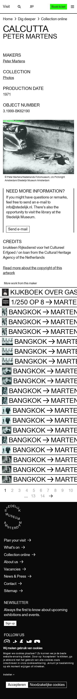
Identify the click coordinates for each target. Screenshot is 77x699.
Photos (8, 78)
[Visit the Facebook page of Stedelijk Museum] (21, 643)
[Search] (19, 6)
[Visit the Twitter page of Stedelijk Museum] (29, 643)
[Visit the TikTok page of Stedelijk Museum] (15, 643)
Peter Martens (14, 61)
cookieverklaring (36, 663)
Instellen (7, 674)
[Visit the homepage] (13, 528)
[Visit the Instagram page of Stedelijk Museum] (7, 643)
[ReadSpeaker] (31, 6)
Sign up (10, 623)
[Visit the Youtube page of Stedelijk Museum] (37, 643)
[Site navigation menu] (71, 6)
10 (71, 490)
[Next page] (51, 496)
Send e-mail (17, 229)
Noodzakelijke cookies (47, 685)
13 (33, 496)
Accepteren (17, 685)
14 (42, 496)
